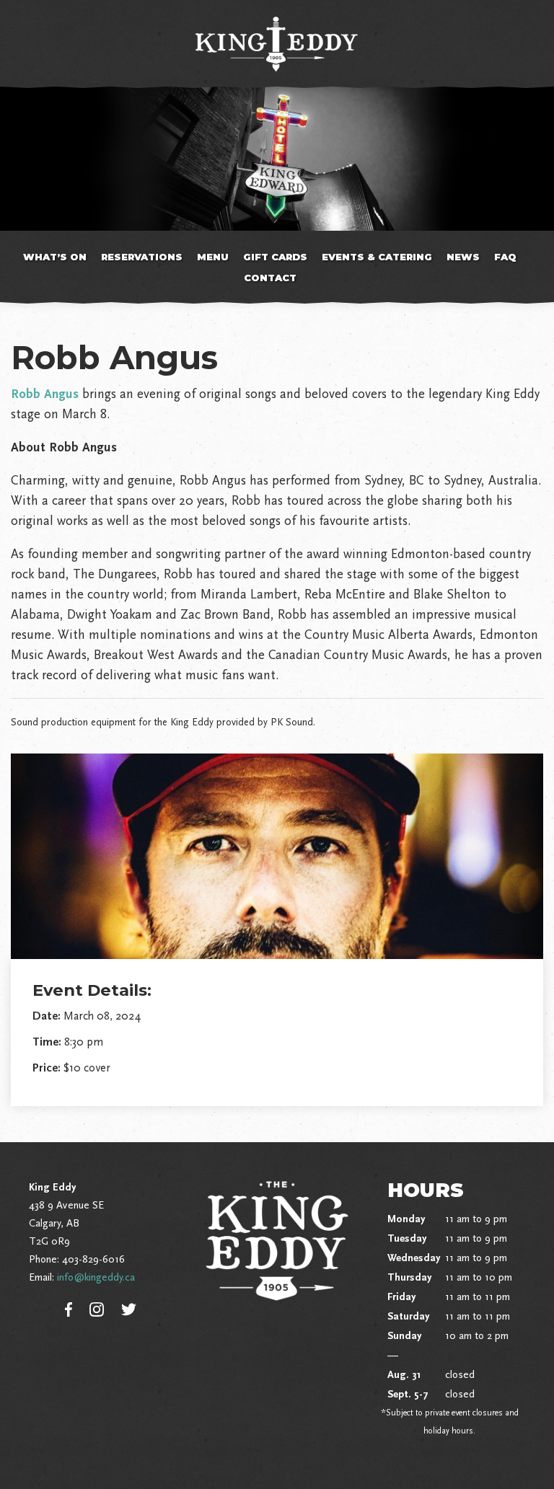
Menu (213, 256)
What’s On (55, 256)
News (463, 256)
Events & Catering (377, 256)
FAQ (505, 256)
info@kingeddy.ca (96, 1277)
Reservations (142, 256)
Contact (270, 277)
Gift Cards (275, 256)
